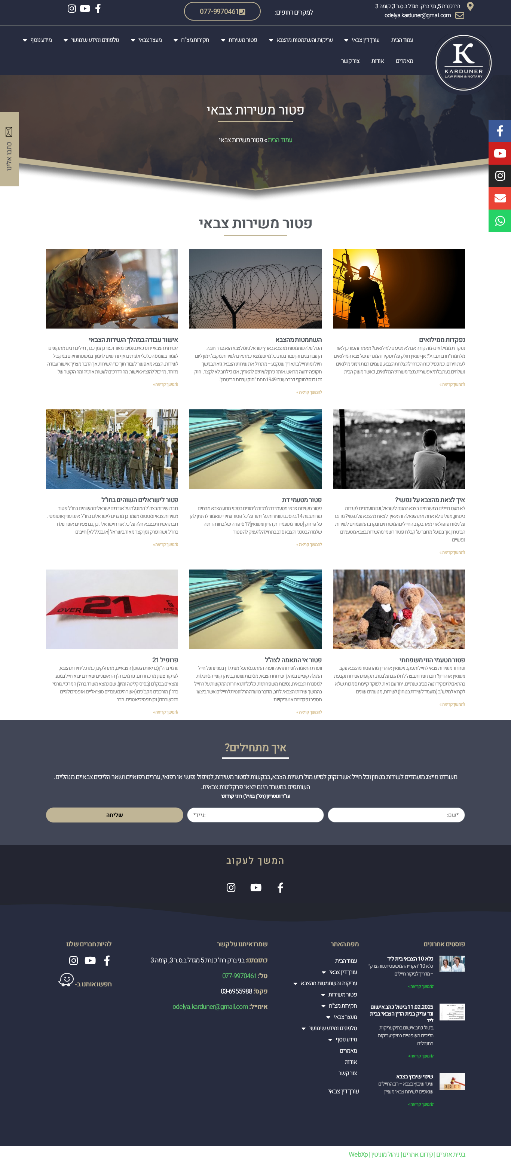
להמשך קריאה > (421, 986)
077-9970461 (239, 976)
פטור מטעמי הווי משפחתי (432, 660)
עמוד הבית (402, 40)
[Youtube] (84, 8)
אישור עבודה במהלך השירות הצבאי (133, 340)
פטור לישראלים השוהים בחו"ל (139, 500)
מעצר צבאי (150, 40)
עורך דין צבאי (365, 40)
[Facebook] (280, 887)
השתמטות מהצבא (298, 340)
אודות (377, 61)
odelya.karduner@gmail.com (209, 1007)
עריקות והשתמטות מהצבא (304, 40)
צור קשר (350, 61)
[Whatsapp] (500, 221)
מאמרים (404, 61)
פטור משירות (243, 40)
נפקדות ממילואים (442, 340)
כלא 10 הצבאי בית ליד (410, 959)
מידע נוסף (41, 40)
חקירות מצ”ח (195, 40)
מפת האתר (345, 944)
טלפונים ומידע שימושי (95, 40)
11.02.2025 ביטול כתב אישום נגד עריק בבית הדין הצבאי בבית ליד (401, 1014)
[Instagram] (71, 8)
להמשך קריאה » (452, 384)
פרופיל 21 (165, 660)
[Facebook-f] (97, 8)
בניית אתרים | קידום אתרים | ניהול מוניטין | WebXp (407, 1155)
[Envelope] (500, 198)
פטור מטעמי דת (302, 500)
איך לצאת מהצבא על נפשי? (430, 500)
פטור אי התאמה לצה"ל (293, 660)
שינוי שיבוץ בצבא (414, 1076)
